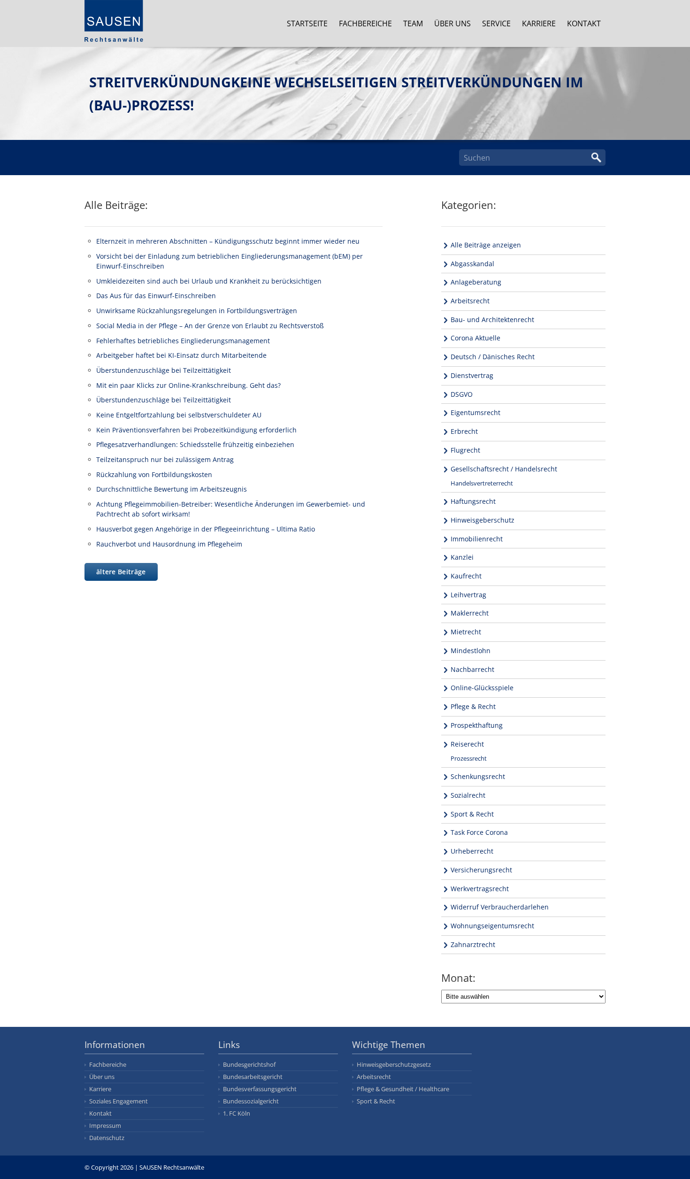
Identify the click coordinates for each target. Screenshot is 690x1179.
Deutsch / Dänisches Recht (493, 356)
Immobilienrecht (477, 538)
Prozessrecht (469, 758)
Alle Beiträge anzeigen (486, 244)
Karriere (539, 23)
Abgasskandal (472, 263)
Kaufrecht (466, 575)
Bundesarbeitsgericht (253, 1076)
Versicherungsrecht (481, 869)
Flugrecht (465, 450)
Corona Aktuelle (475, 337)
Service (496, 23)
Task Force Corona (479, 832)
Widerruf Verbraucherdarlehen (500, 906)
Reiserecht (467, 744)
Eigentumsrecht (475, 412)
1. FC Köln (236, 1113)
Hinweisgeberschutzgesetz (394, 1064)
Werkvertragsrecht (480, 888)
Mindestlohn (471, 650)
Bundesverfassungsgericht (260, 1089)
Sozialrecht (468, 795)
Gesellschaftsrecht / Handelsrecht (504, 468)
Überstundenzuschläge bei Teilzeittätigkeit (163, 370)
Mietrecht (466, 631)
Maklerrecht (470, 613)
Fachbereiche (365, 23)
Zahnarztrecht (473, 944)
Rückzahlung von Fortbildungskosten (154, 474)
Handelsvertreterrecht (482, 483)
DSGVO (462, 394)
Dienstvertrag (472, 375)
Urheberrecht (472, 851)
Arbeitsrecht (470, 300)
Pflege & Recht (473, 706)
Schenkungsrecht (478, 776)
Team (413, 23)
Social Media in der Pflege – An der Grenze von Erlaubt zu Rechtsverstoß (210, 325)
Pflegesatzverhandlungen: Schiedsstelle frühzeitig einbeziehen (195, 444)
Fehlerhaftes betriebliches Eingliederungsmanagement (183, 340)
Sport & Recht (472, 813)
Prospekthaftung (477, 725)
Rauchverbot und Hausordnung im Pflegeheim (169, 543)
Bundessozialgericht (251, 1101)
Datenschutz (106, 1137)
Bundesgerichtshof (249, 1064)
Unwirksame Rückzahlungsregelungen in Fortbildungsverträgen (196, 310)
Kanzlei (462, 557)
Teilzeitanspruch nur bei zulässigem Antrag (165, 459)
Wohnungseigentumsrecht (492, 925)
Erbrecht (464, 431)
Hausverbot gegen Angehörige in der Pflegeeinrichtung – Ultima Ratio (205, 528)
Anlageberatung (476, 281)
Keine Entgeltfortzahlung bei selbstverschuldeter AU (178, 414)
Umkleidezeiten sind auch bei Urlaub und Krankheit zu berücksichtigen (209, 281)
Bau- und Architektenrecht (492, 319)
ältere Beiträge (121, 571)
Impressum (105, 1125)
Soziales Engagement (118, 1101)
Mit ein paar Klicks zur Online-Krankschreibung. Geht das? (188, 385)
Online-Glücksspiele (482, 687)
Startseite (307, 23)
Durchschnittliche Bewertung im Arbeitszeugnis (171, 489)
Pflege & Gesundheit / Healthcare (403, 1089)
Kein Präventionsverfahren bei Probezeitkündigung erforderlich (196, 429)
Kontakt (584, 23)
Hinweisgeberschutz (482, 520)
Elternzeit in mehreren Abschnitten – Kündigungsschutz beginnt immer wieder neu (228, 241)
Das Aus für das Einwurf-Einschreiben (156, 295)
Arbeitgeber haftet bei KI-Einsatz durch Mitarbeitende (181, 355)
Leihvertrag (468, 594)
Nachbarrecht (472, 669)
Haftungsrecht (473, 501)
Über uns (452, 23)
